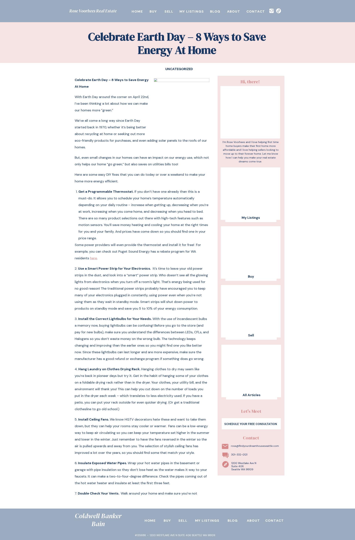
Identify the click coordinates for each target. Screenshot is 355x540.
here (93, 258)
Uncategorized (179, 69)
